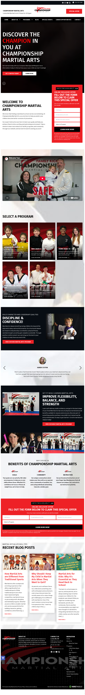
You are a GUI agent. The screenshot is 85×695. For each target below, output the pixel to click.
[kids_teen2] (11, 443)
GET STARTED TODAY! (12, 73)
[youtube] (67, 3)
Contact (78, 20)
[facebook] (63, 3)
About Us (15, 20)
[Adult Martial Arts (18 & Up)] (15, 280)
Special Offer (74, 11)
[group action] (52, 443)
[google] (69, 3)
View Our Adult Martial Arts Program (58, 424)
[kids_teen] (32, 443)
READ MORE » (8, 614)
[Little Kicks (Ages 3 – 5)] (15, 241)
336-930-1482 (79, 2)
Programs (26, 20)
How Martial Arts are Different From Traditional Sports (14, 576)
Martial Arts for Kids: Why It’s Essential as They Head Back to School (68, 579)
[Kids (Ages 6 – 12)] (42, 241)
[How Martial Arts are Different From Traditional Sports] (15, 562)
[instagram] (65, 3)
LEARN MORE (29, 73)
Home (6, 20)
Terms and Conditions (31, 686)
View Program (8, 257)
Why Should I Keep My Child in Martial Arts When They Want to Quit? (41, 578)
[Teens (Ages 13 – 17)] (69, 241)
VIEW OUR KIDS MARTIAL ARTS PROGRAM (18, 342)
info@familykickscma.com (57, 648)
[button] (3, 658)
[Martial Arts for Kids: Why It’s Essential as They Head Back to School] (69, 562)
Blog (37, 20)
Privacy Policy (21, 686)
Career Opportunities (63, 20)
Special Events (47, 20)
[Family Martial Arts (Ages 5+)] (42, 280)
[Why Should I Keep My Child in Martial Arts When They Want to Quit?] (42, 562)
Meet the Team (73, 643)
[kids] (73, 443)
